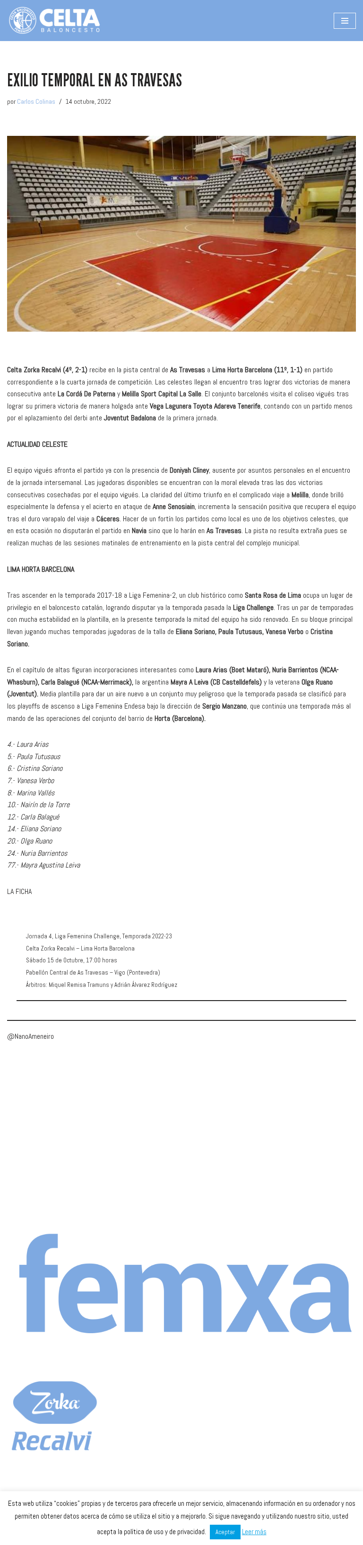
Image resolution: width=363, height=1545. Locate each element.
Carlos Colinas (36, 101)
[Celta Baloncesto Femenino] (54, 20)
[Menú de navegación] (345, 21)
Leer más (254, 1531)
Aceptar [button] (225, 1532)
